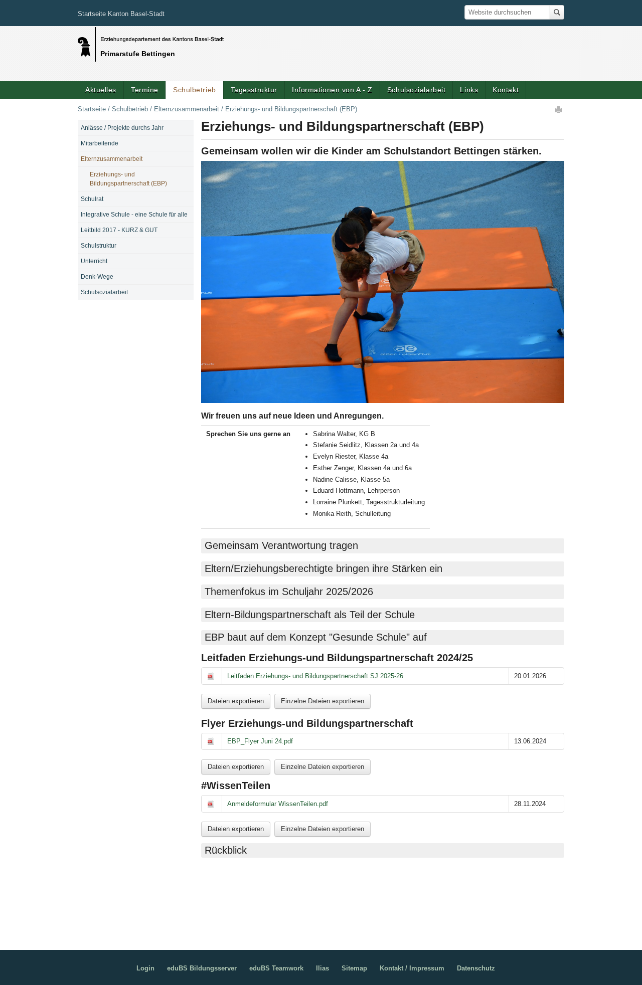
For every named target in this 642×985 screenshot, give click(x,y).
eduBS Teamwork (276, 968)
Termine (144, 90)
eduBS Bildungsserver (202, 968)
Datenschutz (476, 968)
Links (469, 90)
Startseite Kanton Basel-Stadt (121, 14)
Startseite (92, 109)
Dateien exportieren (236, 701)
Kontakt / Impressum (412, 968)
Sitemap (354, 968)
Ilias (322, 968)
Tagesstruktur (254, 90)
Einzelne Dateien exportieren (322, 701)
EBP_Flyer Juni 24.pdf (260, 741)
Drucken (559, 109)
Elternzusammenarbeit (186, 109)
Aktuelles (100, 90)
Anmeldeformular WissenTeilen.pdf (277, 804)
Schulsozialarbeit (416, 90)
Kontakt (506, 90)
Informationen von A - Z (332, 90)
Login (145, 968)
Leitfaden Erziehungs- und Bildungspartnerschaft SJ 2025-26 (315, 676)
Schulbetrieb (194, 90)
